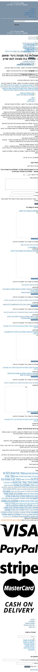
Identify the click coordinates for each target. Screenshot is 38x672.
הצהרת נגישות (30, 632)
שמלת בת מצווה (8, 90)
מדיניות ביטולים (29, 14)
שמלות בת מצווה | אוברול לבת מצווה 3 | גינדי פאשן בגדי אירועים (21, 312)
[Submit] (33, 638)
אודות (32, 9)
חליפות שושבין (29, 646)
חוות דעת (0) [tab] (30, 101)
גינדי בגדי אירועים (8, 86)
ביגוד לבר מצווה (25, 479)
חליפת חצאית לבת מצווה (19, 88)
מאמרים (31, 11)
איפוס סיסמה (34, 669)
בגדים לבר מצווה (33, 476)
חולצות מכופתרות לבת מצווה (30, 487)
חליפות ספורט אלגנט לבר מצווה (25, 489)
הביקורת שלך (33, 178)
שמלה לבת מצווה (18, 496)
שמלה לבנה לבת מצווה (31, 90)
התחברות (27, 666)
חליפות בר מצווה (28, 46)
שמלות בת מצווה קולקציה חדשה (19, 505)
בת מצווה (17, 86)
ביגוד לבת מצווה (26, 86)
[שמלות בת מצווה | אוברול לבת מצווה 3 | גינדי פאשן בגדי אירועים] (20, 304)
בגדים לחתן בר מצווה (21, 476)
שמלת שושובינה (17, 516)
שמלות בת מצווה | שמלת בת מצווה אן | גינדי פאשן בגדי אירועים (21, 300)
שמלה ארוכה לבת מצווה (30, 493)
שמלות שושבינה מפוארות (22, 512)
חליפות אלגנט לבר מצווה (15, 487)
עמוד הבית (35, 51)
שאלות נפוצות (29, 12)
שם (36, 192)
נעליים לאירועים (29, 648)
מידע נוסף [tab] (31, 99)
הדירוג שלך (34, 174)
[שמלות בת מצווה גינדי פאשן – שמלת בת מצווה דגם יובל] (27, 63)
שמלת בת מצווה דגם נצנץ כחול (30, 284)
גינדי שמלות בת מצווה (24, 485)
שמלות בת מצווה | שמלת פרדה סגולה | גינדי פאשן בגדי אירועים (21, 382)
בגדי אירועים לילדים (13, 473)
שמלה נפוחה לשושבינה (26, 501)
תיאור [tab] (32, 97)
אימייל (35, 195)
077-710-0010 (15, 3)
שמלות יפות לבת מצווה (28, 507)
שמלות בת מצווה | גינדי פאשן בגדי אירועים (17, 51)
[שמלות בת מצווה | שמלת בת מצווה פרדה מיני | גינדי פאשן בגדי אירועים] (21, 411)
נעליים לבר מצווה (15, 491)
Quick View (34, 238)
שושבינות (6, 491)
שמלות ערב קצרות (17, 510)
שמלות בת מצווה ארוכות (32, 503)
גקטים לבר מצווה (8, 485)
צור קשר (31, 16)
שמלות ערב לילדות (31, 510)
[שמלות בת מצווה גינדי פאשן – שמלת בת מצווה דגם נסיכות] (25, 64)
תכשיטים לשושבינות (7, 516)
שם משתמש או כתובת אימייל (29, 660)
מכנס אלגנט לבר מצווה (27, 491)
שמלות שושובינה (6, 512)
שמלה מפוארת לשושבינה (21, 498)
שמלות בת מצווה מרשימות (21, 503)
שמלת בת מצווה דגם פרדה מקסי (29, 244)
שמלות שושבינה (29, 644)
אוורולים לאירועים (31, 473)
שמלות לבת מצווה (11, 507)
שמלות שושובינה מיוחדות (29, 514)
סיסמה (35, 663)
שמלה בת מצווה (7, 88)
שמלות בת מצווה (19, 90)
